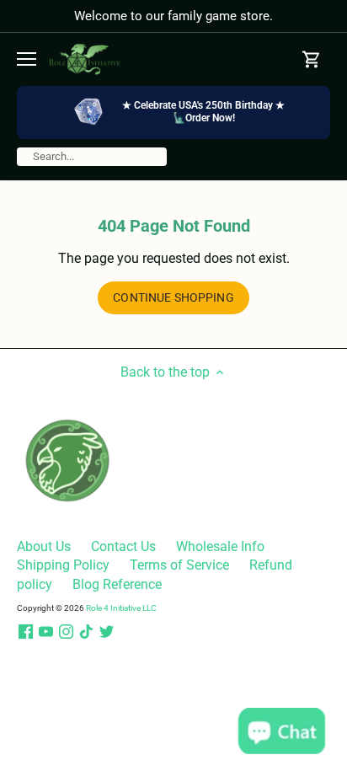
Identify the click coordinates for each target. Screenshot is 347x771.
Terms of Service (179, 565)
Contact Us (123, 546)
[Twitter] (106, 631)
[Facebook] (26, 631)
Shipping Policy (63, 565)
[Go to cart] (312, 59)
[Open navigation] (26, 59)
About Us (44, 546)
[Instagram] (66, 631)
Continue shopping (173, 297)
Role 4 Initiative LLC (121, 608)
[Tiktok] (86, 631)
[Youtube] (46, 631)
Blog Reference (117, 584)
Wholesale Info (220, 546)
